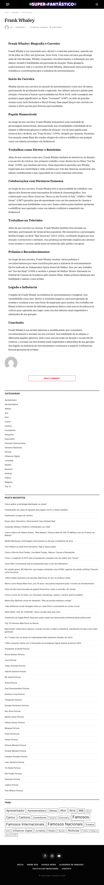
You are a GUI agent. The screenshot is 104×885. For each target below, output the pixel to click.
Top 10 (8, 486)
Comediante (10, 430)
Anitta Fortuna (11, 683)
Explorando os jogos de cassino (19, 515)
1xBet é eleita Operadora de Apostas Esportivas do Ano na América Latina (37, 578)
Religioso (9, 482)
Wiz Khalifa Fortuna (13, 773)
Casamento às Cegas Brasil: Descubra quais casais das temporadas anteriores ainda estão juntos (48, 617)
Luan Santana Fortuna (14, 762)
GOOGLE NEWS (48, 865)
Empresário (10, 439)
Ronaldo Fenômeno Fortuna (17, 705)
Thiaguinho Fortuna (13, 700)
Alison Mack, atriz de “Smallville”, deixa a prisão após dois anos (32, 612)
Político (8, 478)
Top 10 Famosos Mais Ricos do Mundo (22, 623)
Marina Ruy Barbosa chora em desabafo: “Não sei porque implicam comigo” (38, 600)
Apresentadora (11, 404)
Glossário (15, 12)
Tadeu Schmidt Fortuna (15, 666)
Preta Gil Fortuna (12, 734)
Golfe (8, 831)
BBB (81, 810)
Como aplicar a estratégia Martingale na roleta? (26, 504)
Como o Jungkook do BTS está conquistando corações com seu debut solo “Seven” (42, 558)
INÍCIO (20, 865)
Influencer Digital (12, 456)
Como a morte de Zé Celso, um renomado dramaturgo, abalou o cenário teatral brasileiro (44, 595)
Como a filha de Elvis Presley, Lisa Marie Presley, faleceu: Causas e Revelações (40, 552)
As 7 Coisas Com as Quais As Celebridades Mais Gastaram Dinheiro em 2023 (38, 637)
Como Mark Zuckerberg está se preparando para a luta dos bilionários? (36, 563)
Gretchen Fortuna (12, 779)
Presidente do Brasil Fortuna (17, 649)
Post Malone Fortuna (14, 790)
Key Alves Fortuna (12, 711)
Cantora (8, 426)
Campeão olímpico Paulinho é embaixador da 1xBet (27, 527)
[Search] (96, 4)
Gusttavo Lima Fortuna (15, 694)
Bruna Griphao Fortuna (15, 654)
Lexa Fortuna (10, 660)
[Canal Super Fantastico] (52, 4)
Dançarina (9, 434)
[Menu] (7, 4)
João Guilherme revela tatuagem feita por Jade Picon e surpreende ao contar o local (42, 606)
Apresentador (11, 400)
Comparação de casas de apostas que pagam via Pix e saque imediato (36, 510)
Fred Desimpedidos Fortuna (17, 688)
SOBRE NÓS (32, 865)
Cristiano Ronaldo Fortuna (16, 756)
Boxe (88, 811)
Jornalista (9, 460)
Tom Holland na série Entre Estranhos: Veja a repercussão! (30, 546)
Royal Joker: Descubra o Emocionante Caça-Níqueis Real (30, 521)
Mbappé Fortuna (12, 728)
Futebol (90, 824)
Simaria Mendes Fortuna (15, 751)
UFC (15, 835)
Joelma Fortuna (11, 785)
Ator (6, 413)
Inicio (7, 12)
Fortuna (8, 452)
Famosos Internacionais (15, 443)
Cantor (8, 421)
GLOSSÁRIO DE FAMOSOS (71, 865)
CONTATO (66, 869)
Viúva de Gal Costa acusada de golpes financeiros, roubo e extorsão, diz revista (40, 589)
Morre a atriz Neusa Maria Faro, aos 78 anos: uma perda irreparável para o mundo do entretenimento (49, 583)
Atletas (8, 408)
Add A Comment (52, 378)
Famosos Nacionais (13, 447)
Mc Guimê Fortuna (13, 677)
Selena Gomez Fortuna (15, 722)
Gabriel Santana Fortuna (15, 671)
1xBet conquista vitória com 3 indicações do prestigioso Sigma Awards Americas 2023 (43, 643)
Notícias (8, 473)
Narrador (9, 469)
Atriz (7, 417)
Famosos (80, 817)
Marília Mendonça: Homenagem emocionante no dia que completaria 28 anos (39, 541)
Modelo (8, 465)
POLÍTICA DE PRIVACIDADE (45, 869)
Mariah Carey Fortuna (14, 717)
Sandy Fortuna (11, 739)
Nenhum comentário (40, 27)
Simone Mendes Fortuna (15, 745)
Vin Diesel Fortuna (12, 768)
